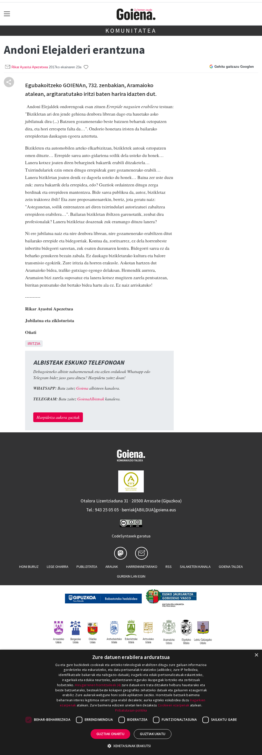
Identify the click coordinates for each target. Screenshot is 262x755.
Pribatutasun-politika (131, 710)
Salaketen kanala (195, 566)
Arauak (111, 566)
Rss (169, 566)
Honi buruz (29, 566)
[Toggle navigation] (7, 13)
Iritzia (34, 344)
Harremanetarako (141, 566)
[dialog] (131, 702)
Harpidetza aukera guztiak (58, 417)
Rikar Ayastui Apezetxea (30, 67)
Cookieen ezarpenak (173, 705)
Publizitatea (87, 566)
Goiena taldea (231, 566)
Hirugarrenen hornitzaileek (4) (98, 685)
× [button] (256, 655)
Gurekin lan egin (131, 576)
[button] (131, 746)
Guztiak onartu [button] (110, 734)
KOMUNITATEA (131, 31)
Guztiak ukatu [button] (152, 734)
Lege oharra (57, 566)
